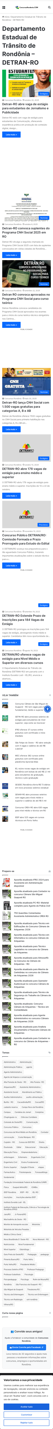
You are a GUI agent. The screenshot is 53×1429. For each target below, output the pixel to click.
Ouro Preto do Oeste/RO (14, 1254)
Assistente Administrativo (30, 1087)
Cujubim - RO (9, 1142)
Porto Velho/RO (10, 1264)
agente (29, 1067)
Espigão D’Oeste (27, 1167)
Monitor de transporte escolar (16, 1224)
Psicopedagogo (10, 1279)
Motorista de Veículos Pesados (16, 1229)
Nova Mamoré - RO (41, 1239)
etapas (41, 1167)
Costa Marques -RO (26, 1137)
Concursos (27, 1127)
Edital (19, 1147)
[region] (26, 1402)
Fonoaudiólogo (41, 1172)
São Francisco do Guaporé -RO (28, 1284)
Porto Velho (28, 1259)
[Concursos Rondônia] (26, 7)
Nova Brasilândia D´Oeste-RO (16, 1239)
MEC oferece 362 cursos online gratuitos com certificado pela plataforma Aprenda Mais (29, 758)
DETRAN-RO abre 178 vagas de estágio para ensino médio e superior (24, 473)
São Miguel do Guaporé (13, 1289)
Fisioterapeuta (25, 1172)
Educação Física (10, 1152)
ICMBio (35, 1187)
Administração (26, 1062)
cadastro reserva (11, 1107)
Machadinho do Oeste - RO (15, 1219)
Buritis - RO (8, 1102)
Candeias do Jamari (23, 1112)
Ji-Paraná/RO (20, 1214)
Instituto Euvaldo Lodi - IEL (15, 1202)
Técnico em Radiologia (13, 1299)
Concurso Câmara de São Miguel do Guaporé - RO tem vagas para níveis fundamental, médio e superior (31, 707)
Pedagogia (32, 1254)
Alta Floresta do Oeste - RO (15, 1082)
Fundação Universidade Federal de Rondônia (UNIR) (25, 1182)
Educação (44, 1147)
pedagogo (45, 1254)
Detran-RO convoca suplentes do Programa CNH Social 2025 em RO (26, 232)
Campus (7, 1112)
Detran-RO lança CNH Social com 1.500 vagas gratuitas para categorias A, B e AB (25, 407)
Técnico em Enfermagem (38, 1294)
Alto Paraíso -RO (37, 1082)
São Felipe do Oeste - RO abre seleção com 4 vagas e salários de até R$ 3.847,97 (33, 745)
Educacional (30, 1147)
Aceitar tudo (27, 1406)
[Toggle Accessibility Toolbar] (47, 709)
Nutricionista (9, 1244)
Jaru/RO (7, 1214)
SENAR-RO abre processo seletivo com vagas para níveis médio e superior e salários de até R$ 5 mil (31, 797)
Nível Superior (9, 1249)
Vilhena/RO (8, 1304)
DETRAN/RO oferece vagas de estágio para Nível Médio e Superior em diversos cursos (23, 659)
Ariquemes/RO (10, 1087)
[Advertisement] (26, 164)
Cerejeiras (39, 1112)
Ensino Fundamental (29, 1162)
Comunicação (32, 1122)
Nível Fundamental (26, 1244)
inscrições (8, 1197)
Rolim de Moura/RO (41, 1279)
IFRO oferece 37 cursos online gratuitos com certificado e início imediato (30, 732)
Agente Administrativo (13, 1072)
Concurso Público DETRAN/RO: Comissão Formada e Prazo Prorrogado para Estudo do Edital (25, 539)
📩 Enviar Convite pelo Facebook (25, 1347)
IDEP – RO (24, 1192)
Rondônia (8, 1284)
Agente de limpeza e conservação (18, 1077)
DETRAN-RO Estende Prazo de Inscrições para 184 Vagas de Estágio (23, 620)
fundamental (9, 1177)
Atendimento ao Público (32, 1092)
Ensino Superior (10, 1167)
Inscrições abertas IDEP (26, 1197)
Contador (44, 1132)
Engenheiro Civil (10, 1162)
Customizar (26, 1414)
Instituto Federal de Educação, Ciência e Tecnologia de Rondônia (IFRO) (26, 1208)
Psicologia (29, 1274)
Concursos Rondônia (12, 100)
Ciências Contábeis (29, 1117)
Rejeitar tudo (26, 1422)
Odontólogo (24, 1249)
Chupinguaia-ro (10, 1117)
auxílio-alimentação (34, 1097)
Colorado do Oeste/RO (13, 1122)
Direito (41, 1142)
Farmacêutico (9, 1172)
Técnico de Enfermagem (14, 1294)
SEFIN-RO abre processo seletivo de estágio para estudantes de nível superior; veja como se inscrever (32, 720)
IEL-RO (35, 1192)
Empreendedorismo (29, 1152)
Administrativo (10, 1062)
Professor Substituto (12, 1274)
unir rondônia (32, 1299)
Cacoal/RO (39, 1102)
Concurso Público (11, 1127)
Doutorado (8, 1147)
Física (6, 1187)
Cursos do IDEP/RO (27, 1142)
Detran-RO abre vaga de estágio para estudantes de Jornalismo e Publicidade (25, 108)
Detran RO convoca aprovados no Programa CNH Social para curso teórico (26, 299)
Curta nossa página (12, 1313)
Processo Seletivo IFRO (13, 1269)
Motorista (36, 1224)
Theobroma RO (33, 1289)
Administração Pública (13, 1067)
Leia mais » (11, 134)
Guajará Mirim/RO (20, 1187)
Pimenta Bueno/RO (11, 1259)
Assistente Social (11, 1092)
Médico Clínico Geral (12, 1234)
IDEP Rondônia (10, 1192)
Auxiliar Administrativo (13, 1097)
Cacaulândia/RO (24, 1102)
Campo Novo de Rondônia (32, 1107)
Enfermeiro (22, 1157)
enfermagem (9, 1157)
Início (6, 17)
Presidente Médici (27, 1264)
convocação (9, 1137)
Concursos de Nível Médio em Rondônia (20, 1132)
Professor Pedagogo (35, 1269)
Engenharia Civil (38, 1157)
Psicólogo (25, 1279)
